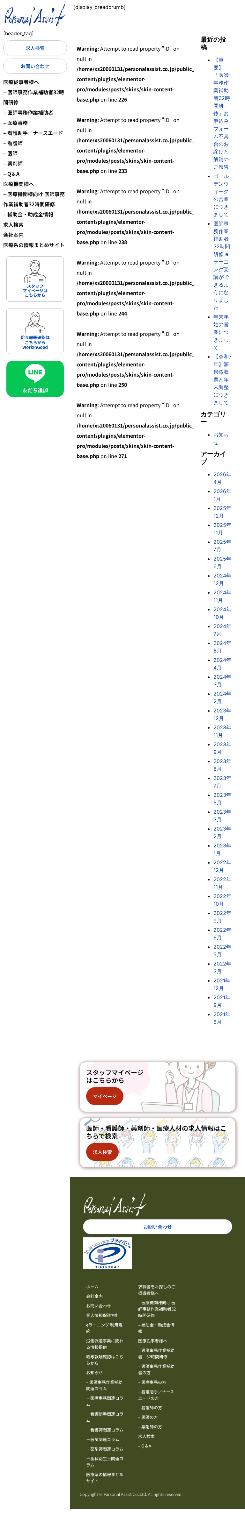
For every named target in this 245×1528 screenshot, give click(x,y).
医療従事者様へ (21, 82)
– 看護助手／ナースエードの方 (156, 1395)
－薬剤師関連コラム (104, 1449)
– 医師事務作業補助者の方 (156, 1369)
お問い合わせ (98, 1306)
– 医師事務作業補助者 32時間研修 (156, 1353)
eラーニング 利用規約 (104, 1328)
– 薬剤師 (13, 163)
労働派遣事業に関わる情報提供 (104, 1344)
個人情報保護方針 (102, 1315)
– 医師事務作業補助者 (28, 112)
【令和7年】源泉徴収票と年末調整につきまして (222, 379)
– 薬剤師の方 (150, 1427)
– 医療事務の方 (152, 1382)
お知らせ (94, 1372)
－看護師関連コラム (104, 1430)
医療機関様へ (18, 183)
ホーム (92, 1287)
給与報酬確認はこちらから (104, 1360)
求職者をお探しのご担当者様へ (156, 1290)
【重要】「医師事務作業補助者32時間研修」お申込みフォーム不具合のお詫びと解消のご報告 (221, 113)
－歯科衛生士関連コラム (104, 1461)
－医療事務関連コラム (104, 1401)
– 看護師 (13, 143)
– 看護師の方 (150, 1407)
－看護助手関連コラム (104, 1417)
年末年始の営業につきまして (221, 332)
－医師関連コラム (102, 1439)
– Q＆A (11, 173)
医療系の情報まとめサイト (33, 245)
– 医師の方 (148, 1417)
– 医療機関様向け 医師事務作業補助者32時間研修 (34, 199)
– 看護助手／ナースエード (33, 133)
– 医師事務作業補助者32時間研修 (33, 97)
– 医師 (10, 153)
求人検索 (13, 224)
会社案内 (13, 234)
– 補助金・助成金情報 (28, 214)
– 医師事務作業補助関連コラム (104, 1385)
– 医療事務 (15, 122)
